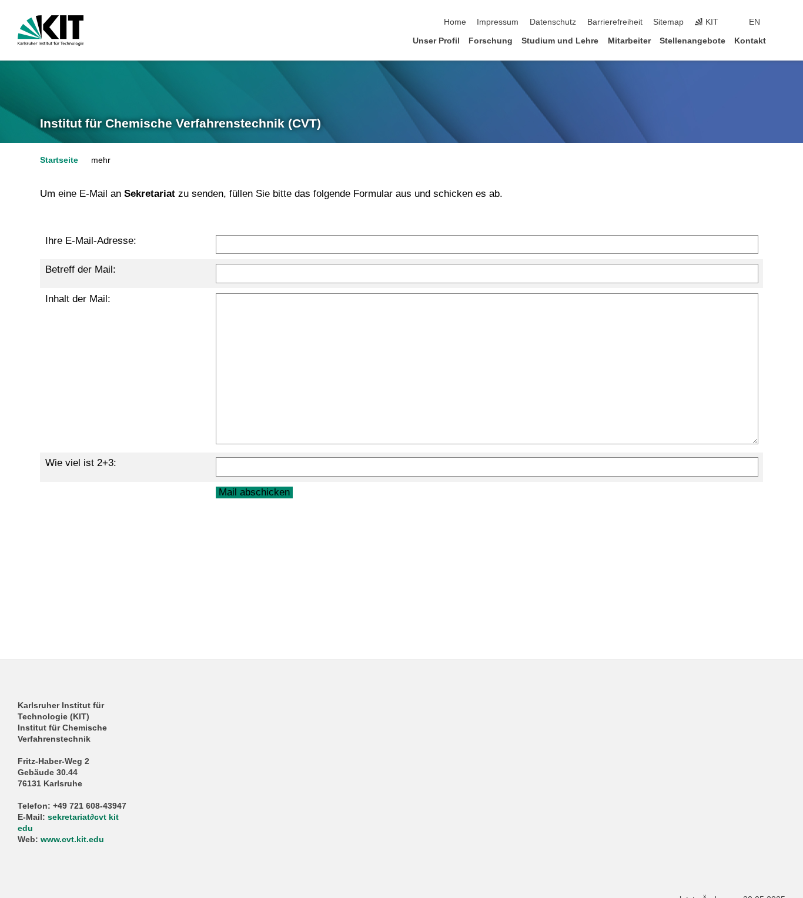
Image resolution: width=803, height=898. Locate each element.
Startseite (59, 160)
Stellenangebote (692, 40)
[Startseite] (781, 40)
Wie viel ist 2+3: (80, 462)
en (754, 22)
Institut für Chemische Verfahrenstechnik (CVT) (180, 123)
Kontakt (750, 40)
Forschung (491, 40)
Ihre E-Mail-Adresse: (90, 240)
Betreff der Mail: (80, 269)
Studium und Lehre (559, 40)
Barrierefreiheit (615, 22)
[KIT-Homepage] (51, 30)
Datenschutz (553, 22)
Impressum (497, 22)
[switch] (781, 22)
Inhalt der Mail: (78, 298)
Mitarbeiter (629, 40)
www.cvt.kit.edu (72, 839)
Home (455, 22)
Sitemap (668, 22)
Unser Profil (436, 40)
